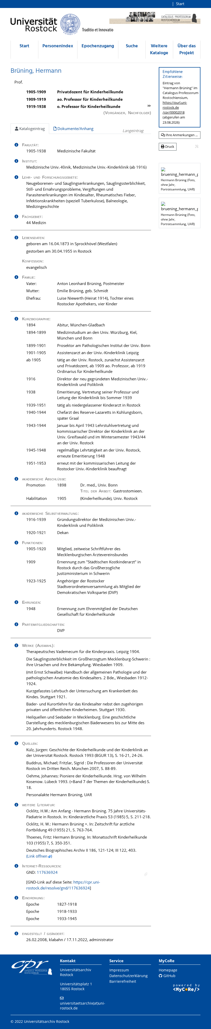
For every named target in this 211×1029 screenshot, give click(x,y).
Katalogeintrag (31, 128)
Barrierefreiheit (122, 981)
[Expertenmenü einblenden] (196, 146)
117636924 (47, 872)
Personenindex (57, 46)
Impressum (119, 970)
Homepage (168, 970)
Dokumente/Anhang (74, 128)
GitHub (168, 975)
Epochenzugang (98, 46)
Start (180, 3)
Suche (132, 46)
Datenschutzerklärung (128, 975)
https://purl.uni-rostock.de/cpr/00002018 (175, 107)
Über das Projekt (187, 49)
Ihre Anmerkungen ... (181, 135)
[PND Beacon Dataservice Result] (146, 874)
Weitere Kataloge (159, 49)
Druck (169, 146)
